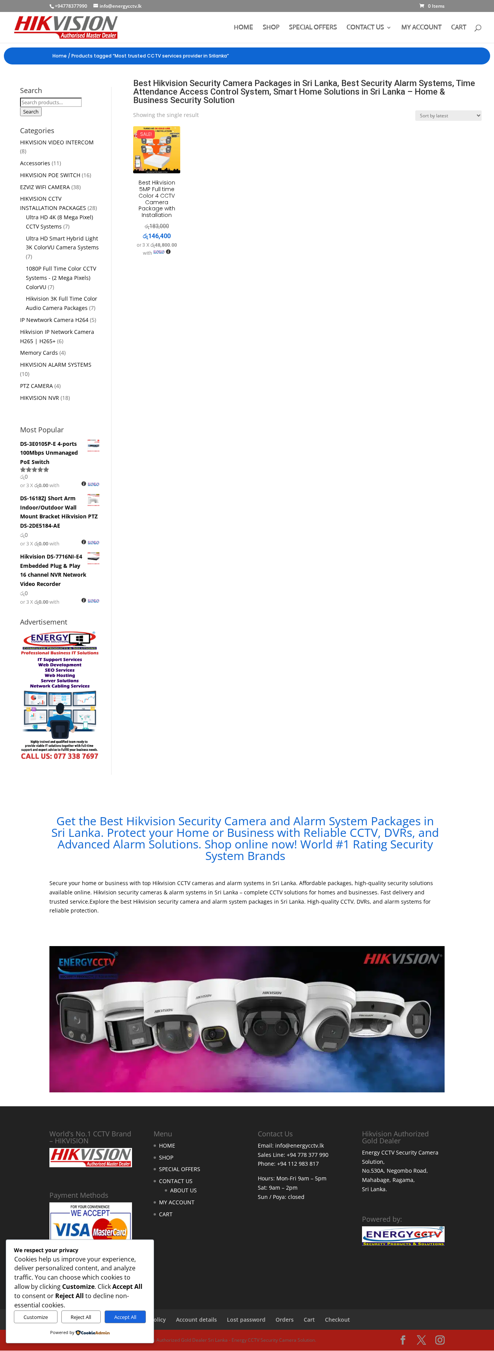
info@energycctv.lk (299, 1145)
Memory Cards (39, 352)
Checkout (337, 1319)
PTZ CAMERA (36, 385)
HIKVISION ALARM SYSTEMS (55, 364)
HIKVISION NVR (39, 397)
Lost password (246, 1319)
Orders (285, 1319)
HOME (243, 28)
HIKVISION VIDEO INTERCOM (57, 142)
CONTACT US (365, 28)
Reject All (81, 1317)
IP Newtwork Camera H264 (54, 319)
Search (31, 111)
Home (59, 55)
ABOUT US (183, 1190)
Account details (196, 1319)
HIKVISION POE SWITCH (50, 175)
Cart (309, 1319)
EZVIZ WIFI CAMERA (45, 187)
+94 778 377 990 (307, 1154)
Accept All (125, 1317)
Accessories (35, 163)
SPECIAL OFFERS (313, 28)
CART (458, 28)
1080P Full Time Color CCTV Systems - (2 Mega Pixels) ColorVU (61, 278)
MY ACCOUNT (421, 28)
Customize (36, 1317)
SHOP (271, 28)
